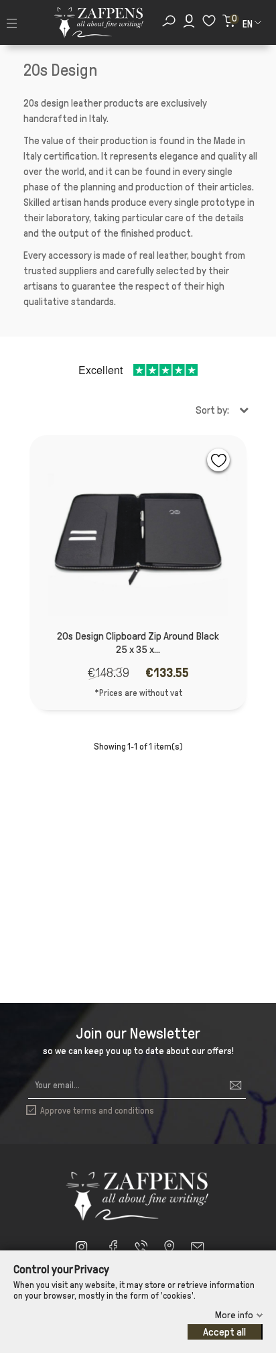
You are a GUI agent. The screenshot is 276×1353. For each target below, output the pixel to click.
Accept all (224, 1332)
